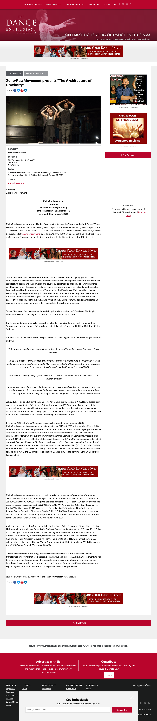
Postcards (10, 692)
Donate (109, 675)
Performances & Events (36, 73)
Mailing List (46, 689)
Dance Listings (53, 4)
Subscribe (122, 709)
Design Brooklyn (144, 714)
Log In (88, 688)
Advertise (94, 4)
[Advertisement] (128, 183)
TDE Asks (9, 699)
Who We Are (71, 689)
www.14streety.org (16, 183)
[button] (114, 5)
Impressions (10, 689)
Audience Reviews (75, 4)
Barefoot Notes (12, 702)
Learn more (50, 672)
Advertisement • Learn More (78, 58)
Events (24, 689)
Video (8, 705)
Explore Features (33, 4)
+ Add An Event (128, 155)
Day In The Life (11, 695)
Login (107, 4)
